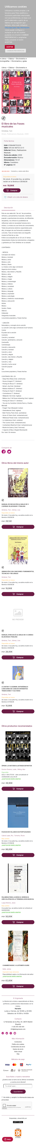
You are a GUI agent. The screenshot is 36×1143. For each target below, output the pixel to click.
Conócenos (18, 1042)
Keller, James (7, 969)
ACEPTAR (9, 47)
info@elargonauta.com (18, 1029)
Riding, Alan (21, 769)
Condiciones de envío (18, 1046)
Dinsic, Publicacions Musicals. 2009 (15, 134)
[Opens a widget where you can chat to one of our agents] (7, 1139)
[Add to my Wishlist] (5, 197)
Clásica (11, 59)
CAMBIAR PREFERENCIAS (15, 51)
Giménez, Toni (6, 510)
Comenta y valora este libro (20, 171)
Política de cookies (18, 1044)
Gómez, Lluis (16, 510)
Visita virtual (18, 1051)
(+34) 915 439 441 (18, 1027)
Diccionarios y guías (19, 61)
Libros (4, 59)
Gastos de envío (18, 1049)
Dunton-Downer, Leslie (9, 769)
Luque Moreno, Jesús (8, 903)
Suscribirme (18, 1092)
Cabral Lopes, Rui (7, 835)
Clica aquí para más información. (17, 28)
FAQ (18, 1054)
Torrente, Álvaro (19, 835)
